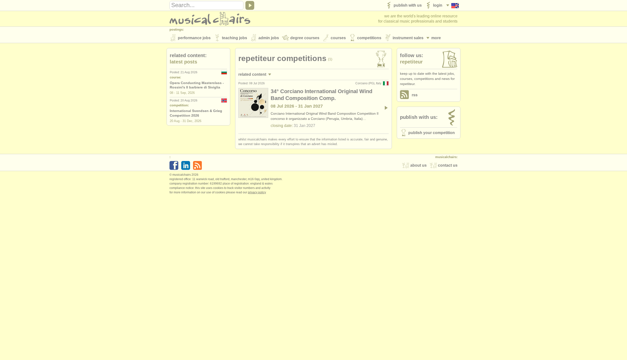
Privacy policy (257, 192)
